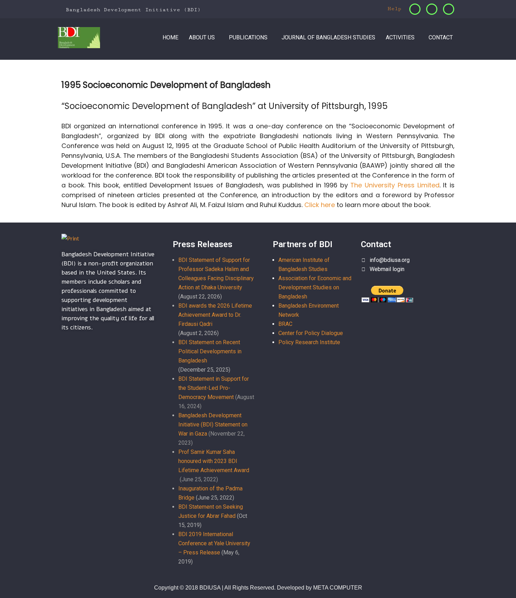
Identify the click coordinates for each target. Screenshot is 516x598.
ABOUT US (202, 37)
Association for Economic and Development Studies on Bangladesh (314, 287)
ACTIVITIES (400, 37)
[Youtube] (448, 9)
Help (392, 9)
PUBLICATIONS (248, 37)
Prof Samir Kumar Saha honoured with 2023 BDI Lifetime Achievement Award (213, 461)
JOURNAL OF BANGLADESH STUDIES (328, 37)
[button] (204, 37)
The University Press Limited (394, 185)
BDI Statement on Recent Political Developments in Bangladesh (210, 351)
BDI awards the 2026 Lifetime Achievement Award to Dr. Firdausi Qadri (215, 314)
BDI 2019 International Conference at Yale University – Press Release (214, 543)
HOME (170, 37)
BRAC (285, 324)
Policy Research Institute (309, 342)
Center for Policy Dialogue (310, 333)
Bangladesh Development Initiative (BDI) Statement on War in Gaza (212, 424)
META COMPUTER (337, 588)
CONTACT (441, 37)
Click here (319, 204)
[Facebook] (415, 9)
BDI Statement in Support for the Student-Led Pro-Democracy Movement (213, 387)
